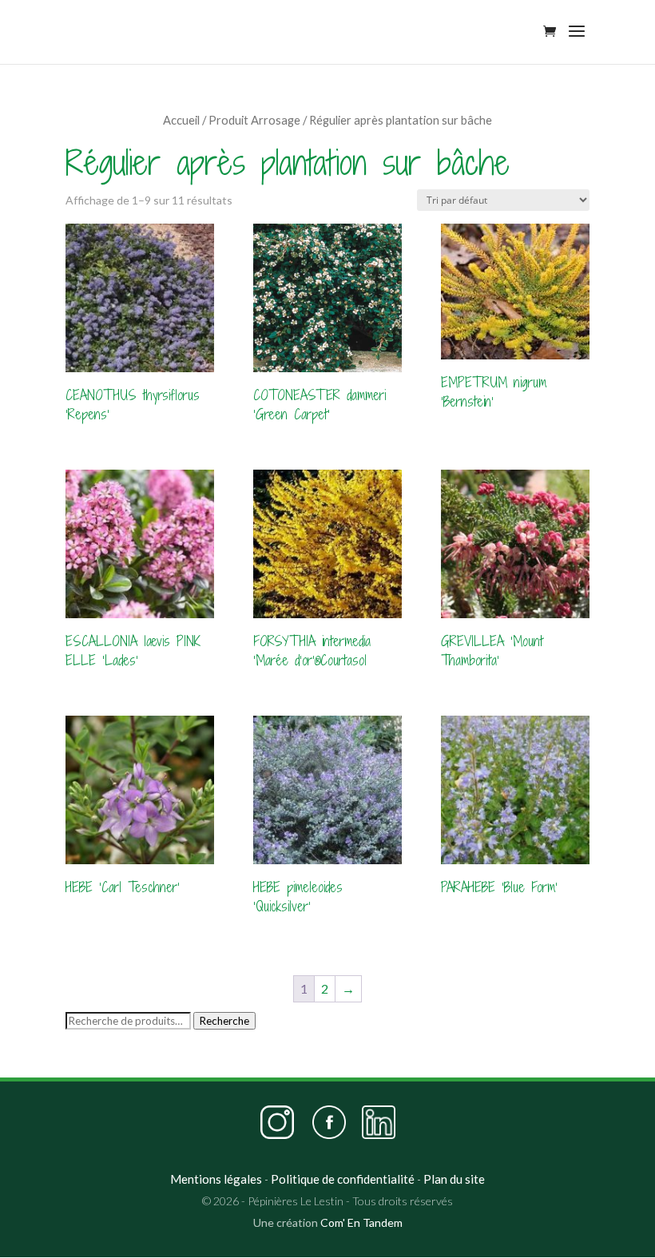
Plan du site (454, 1179)
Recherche (224, 1020)
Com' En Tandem (361, 1222)
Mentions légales (216, 1179)
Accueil (181, 120)
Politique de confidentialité (343, 1179)
